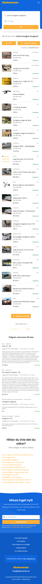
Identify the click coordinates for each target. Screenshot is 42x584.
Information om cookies (21, 544)
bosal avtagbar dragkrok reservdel (15, 472)
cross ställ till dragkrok (10, 460)
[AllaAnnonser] (10, 2)
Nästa (27, 329)
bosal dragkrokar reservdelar (13, 462)
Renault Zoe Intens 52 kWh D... (24, 289)
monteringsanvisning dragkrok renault (16, 482)
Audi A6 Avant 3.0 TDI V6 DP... (23, 159)
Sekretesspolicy (26, 579)
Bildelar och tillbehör (8, 416)
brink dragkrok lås (8, 457)
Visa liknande (17, 58)
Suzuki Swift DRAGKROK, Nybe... (24, 302)
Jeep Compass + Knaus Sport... (24, 211)
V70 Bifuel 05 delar (20, 107)
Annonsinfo (21, 541)
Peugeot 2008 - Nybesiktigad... (24, 146)
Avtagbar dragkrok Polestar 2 (24, 133)
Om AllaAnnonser (21, 551)
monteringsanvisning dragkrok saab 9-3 (17, 480)
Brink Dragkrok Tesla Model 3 (23, 185)
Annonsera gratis (21, 538)
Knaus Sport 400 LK (20, 198)
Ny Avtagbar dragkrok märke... (24, 237)
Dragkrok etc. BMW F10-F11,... (23, 81)
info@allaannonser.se (21, 571)
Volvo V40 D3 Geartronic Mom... (24, 172)
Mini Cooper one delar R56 (22, 263)
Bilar (3, 344)
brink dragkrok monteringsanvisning (15, 470)
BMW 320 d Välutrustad (21, 276)
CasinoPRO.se (30, 559)
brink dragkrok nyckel (10, 475)
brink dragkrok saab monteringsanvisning (17, 455)
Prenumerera (21, 522)
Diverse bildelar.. (19, 94)
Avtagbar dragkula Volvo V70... (24, 224)
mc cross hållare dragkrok (12, 465)
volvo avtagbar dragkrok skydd (13, 467)
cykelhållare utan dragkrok (12, 477)
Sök (21, 27)
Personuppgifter (27, 527)
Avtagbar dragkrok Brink (22, 120)
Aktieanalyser (21, 548)
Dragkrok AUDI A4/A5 (21, 68)
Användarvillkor (15, 527)
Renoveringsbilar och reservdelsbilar (12, 399)
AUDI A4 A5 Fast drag (21, 55)
